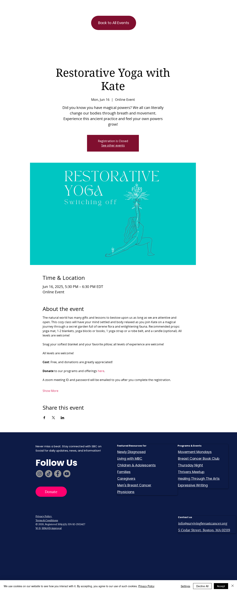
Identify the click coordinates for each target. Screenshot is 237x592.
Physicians (125, 492)
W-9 (38, 528)
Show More (50, 391)
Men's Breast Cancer (134, 485)
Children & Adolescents (136, 465)
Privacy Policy (44, 516)
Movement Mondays (195, 452)
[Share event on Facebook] (44, 417)
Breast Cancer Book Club (198, 458)
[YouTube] (66, 473)
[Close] (232, 586)
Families (124, 472)
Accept (221, 586)
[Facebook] (57, 473)
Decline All (202, 586)
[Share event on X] (53, 417)
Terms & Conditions (47, 520)
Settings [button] (185, 586)
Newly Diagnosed (131, 452)
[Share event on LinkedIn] (62, 417)
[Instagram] (39, 473)
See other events (113, 145)
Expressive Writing (193, 485)
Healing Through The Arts (199, 478)
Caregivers (126, 478)
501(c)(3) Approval (52, 528)
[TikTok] (48, 473)
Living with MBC (129, 458)
